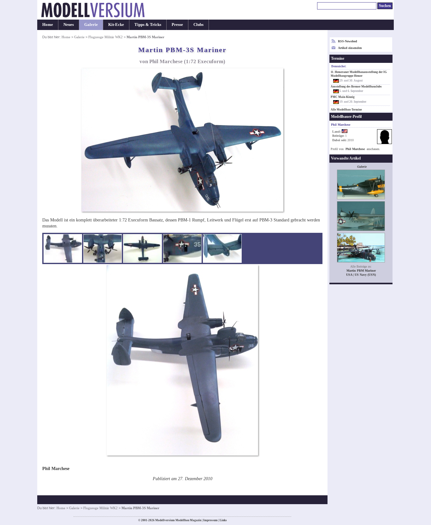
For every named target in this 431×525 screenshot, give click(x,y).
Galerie (91, 24)
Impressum (210, 520)
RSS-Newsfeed (347, 41)
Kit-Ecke (116, 24)
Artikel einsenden (350, 48)
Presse (177, 24)
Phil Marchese (355, 149)
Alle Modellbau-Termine (346, 109)
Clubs (198, 24)
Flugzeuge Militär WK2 (105, 37)
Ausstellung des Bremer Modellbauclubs (356, 86)
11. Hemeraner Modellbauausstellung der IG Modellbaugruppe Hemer (359, 73)
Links (223, 520)
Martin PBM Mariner (361, 270)
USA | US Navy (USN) (361, 274)
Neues (68, 24)
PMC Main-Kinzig (343, 97)
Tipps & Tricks (147, 24)
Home (47, 24)
